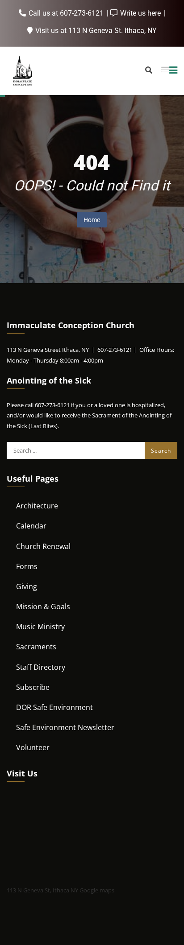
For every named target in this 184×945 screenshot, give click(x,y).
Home (92, 219)
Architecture (37, 506)
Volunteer (33, 747)
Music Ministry (40, 626)
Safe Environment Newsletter (65, 727)
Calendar (31, 526)
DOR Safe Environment (54, 707)
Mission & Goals (43, 606)
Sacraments (36, 647)
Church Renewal (43, 546)
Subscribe (33, 687)
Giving (26, 586)
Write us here (140, 13)
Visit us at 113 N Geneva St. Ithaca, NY (95, 30)
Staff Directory (40, 667)
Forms (27, 566)
